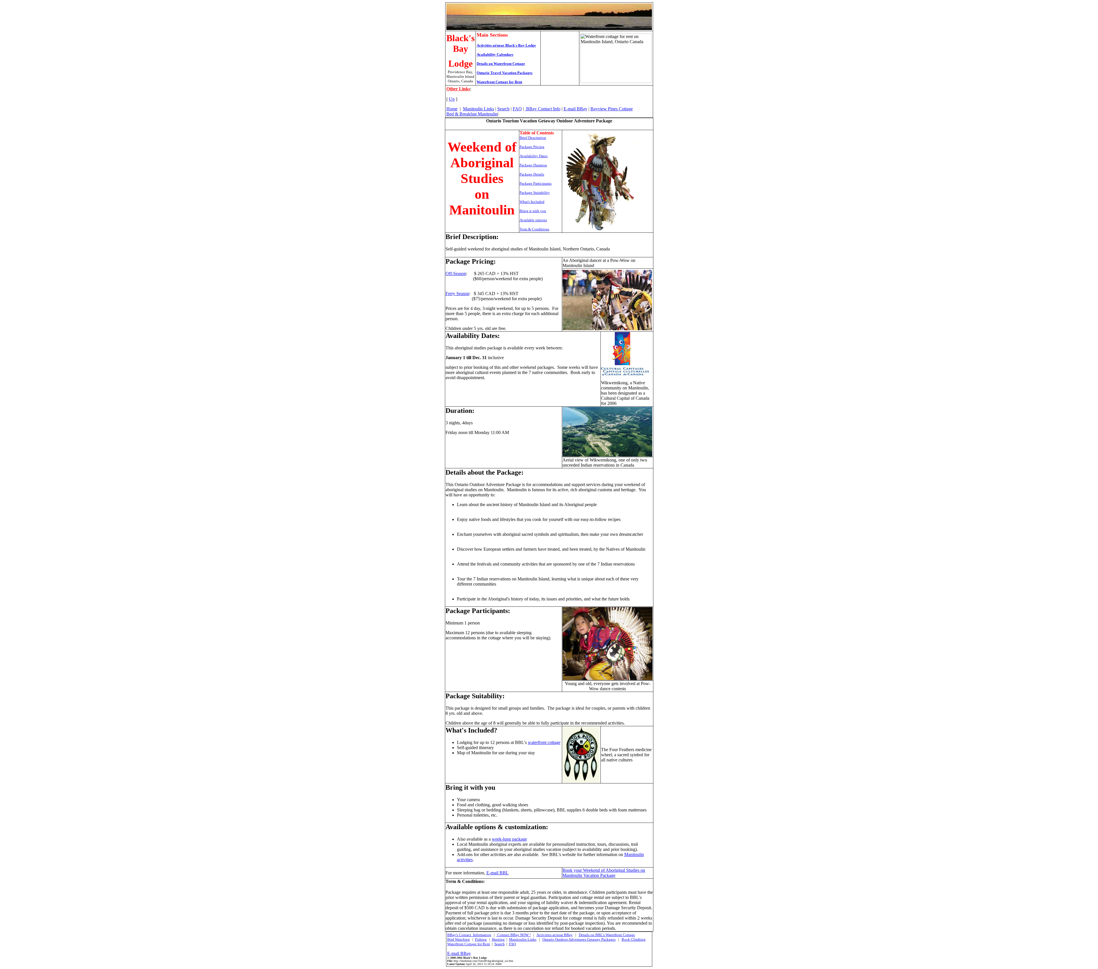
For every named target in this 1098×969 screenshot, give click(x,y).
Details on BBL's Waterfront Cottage (607, 935)
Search (503, 108)
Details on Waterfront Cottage (501, 63)
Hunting (498, 939)
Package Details (532, 174)
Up (452, 99)
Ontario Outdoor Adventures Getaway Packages (579, 939)
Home (452, 108)
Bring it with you (533, 211)
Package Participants (536, 183)
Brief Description (533, 138)
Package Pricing (532, 147)
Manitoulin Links (478, 108)
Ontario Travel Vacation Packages (504, 73)
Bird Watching (458, 939)
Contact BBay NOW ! (513, 935)
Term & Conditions (534, 229)
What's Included (532, 202)
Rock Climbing (634, 939)
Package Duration (533, 165)
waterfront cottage (544, 742)
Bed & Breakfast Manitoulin (472, 114)
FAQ (517, 108)
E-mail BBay (575, 108)
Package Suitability (535, 192)
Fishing (481, 939)
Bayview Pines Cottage (611, 108)
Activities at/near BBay (554, 935)
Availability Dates (534, 156)
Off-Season (455, 273)
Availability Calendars (495, 54)
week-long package (509, 839)
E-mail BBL (497, 872)
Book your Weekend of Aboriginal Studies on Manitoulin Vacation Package (603, 873)
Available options (533, 220)
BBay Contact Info (542, 108)
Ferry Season (457, 293)
